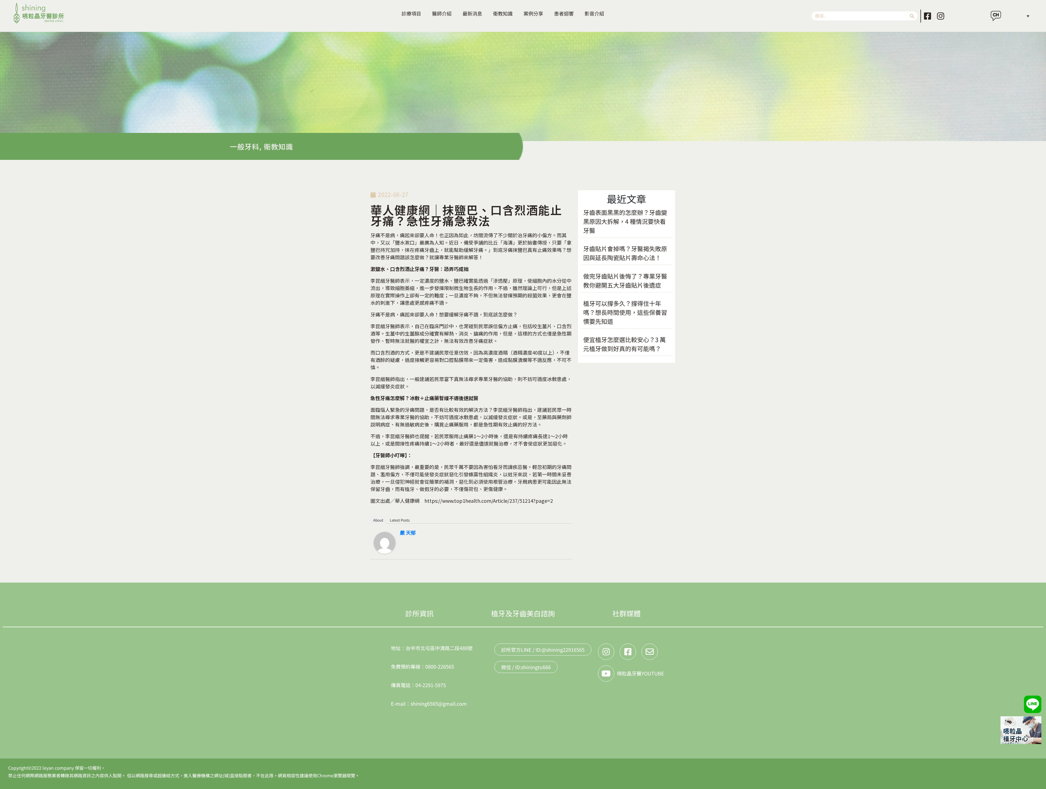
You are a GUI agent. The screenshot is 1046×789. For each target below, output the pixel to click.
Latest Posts (400, 520)
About (378, 520)
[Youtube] (606, 673)
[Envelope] (649, 652)
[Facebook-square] (927, 16)
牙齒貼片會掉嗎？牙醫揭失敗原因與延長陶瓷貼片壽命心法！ (625, 253)
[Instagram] (940, 16)
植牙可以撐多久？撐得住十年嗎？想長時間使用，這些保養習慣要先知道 (625, 312)
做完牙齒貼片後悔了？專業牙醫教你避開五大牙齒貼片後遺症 (625, 280)
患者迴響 (564, 13)
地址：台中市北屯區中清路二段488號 (432, 647)
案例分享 (533, 13)
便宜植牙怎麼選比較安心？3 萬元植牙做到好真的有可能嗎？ (624, 344)
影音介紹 (594, 13)
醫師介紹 (442, 13)
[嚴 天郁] (385, 542)
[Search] (912, 16)
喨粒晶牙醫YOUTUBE (640, 673)
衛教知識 (503, 13)
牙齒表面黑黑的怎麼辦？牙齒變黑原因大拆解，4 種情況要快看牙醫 (625, 221)
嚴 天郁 (408, 532)
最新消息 (472, 13)
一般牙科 (244, 146)
